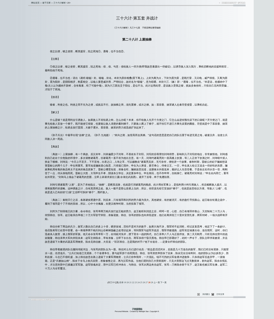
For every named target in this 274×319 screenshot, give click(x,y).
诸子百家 (46, 3)
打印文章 (220, 294)
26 (144, 282)
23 (136, 282)
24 (138, 282)
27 (147, 282)
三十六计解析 (59, 3)
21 (130, 282)
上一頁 (157, 282)
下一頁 (163, 282)
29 (152, 282)
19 (125, 282)
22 (133, 282)
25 (141, 282)
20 (128, 282)
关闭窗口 (206, 294)
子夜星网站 (137, 309)
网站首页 (35, 3)
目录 (121, 282)
